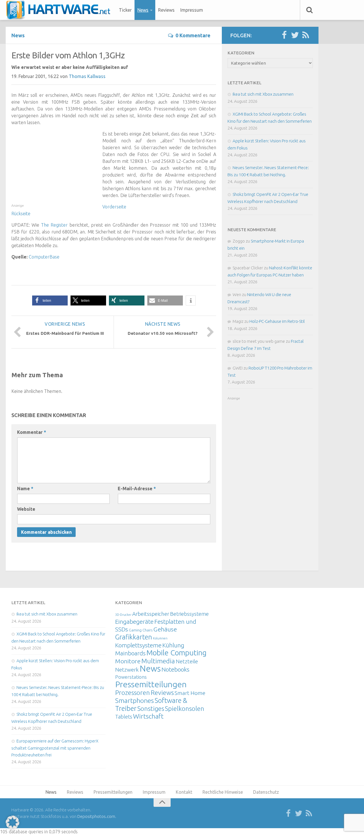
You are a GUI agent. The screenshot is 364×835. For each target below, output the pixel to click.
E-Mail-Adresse (137, 488)
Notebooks (175, 669)
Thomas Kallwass (87, 76)
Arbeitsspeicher (150, 614)
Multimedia (158, 660)
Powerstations (131, 677)
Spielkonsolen (184, 708)
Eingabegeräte (134, 621)
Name (25, 488)
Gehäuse (165, 629)
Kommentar (31, 432)
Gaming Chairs (140, 630)
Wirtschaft (148, 716)
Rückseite (20, 213)
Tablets (123, 716)
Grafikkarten (133, 637)
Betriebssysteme (189, 614)
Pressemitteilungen (151, 684)
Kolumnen (160, 638)
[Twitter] (295, 35)
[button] (50, 300)
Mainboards (130, 653)
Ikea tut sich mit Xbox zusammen (263, 94)
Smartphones (134, 700)
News (142, 10)
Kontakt (184, 792)
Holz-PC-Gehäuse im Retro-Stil (277, 321)
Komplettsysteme (138, 645)
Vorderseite (114, 206)
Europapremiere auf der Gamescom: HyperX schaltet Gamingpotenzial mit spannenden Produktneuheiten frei (54, 747)
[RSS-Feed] (305, 35)
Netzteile (187, 661)
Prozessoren (132, 692)
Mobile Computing (176, 653)
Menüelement (60, 10)
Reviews (166, 10)
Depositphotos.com (96, 816)
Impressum (191, 10)
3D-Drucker (123, 614)
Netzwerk (127, 669)
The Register (54, 224)
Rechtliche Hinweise (222, 792)
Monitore (127, 661)
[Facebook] (284, 35)
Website (26, 509)
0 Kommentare (192, 35)
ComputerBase (44, 256)
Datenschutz (266, 792)
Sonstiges (150, 708)
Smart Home (190, 693)
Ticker (125, 10)
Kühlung (173, 645)
